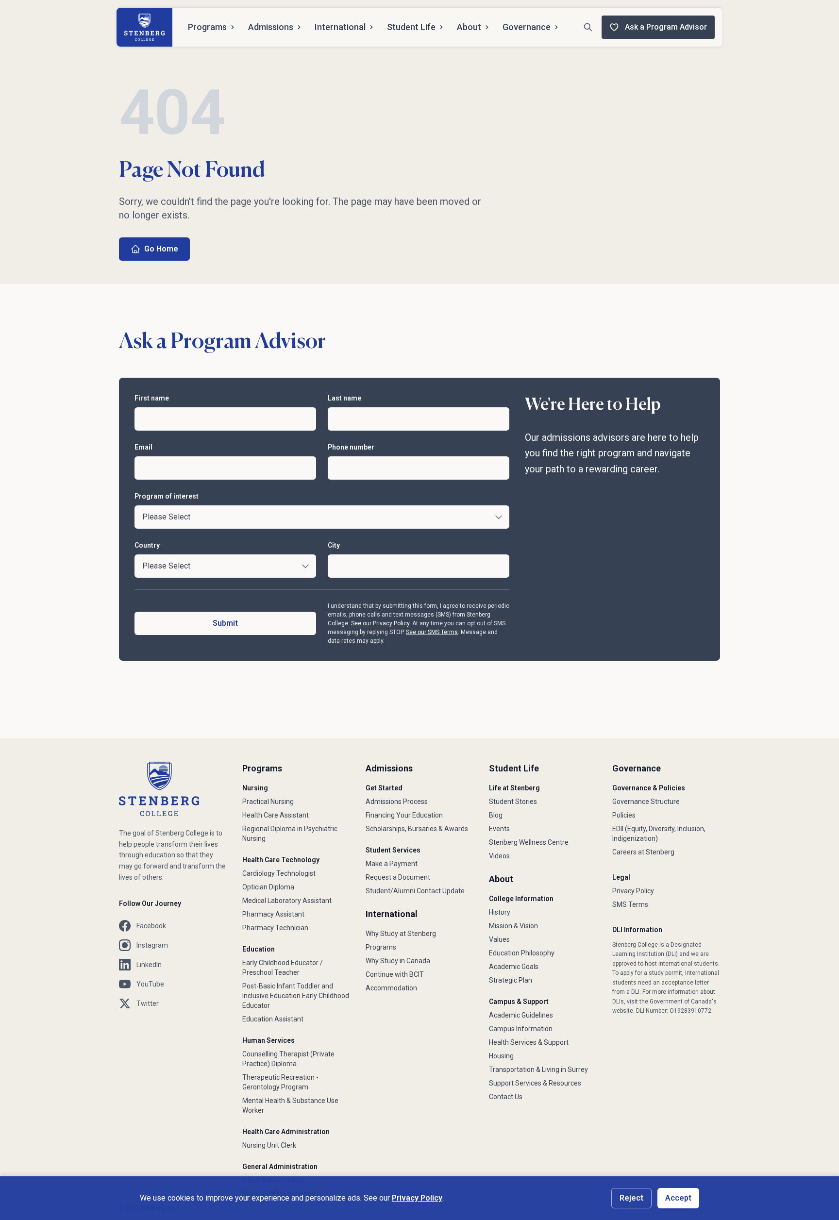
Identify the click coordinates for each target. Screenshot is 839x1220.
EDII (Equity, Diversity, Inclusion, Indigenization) (658, 833)
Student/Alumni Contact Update (415, 891)
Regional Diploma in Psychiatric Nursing (289, 833)
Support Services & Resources (535, 1083)
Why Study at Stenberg (401, 933)
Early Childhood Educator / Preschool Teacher (282, 967)
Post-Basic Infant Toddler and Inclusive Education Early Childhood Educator (295, 995)
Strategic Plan (510, 980)
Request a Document (398, 877)
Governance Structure (646, 801)
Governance (527, 27)
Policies (624, 815)
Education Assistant (272, 1019)
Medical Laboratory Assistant (287, 900)
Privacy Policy (633, 891)
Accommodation (391, 988)
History (499, 912)
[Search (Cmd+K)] (588, 27)
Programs (207, 27)
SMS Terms (630, 904)
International (340, 27)
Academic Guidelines (521, 1015)
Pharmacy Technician (275, 928)
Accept (678, 1198)
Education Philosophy (521, 953)
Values (499, 939)
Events (499, 829)
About (469, 27)
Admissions (270, 27)
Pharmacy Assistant (273, 914)
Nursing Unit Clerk (269, 1145)
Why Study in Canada (398, 961)
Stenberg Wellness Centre (529, 842)
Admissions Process (397, 801)
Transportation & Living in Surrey (538, 1069)
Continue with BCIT (395, 974)
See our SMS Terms (432, 632)
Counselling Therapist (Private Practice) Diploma (288, 1059)
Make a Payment (392, 864)
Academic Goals (513, 966)
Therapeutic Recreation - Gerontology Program (280, 1082)
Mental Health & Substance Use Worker (290, 1105)
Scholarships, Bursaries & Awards (417, 829)
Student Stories (513, 801)
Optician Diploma (268, 887)
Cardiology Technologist (279, 873)
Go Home (161, 248)
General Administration (280, 1166)
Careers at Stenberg (643, 852)
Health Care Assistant (275, 815)
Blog (496, 815)
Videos (499, 856)
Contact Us (505, 1097)
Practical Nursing (268, 801)
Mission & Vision (513, 926)
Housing (501, 1056)
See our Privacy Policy (380, 623)
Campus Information (521, 1029)
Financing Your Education (404, 815)
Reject (631, 1198)
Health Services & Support (529, 1042)
